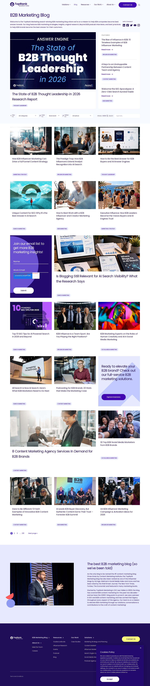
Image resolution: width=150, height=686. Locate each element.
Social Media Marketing (109, 349)
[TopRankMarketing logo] (19, 4)
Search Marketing (19, 229)
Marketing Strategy (20, 174)
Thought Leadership (20, 105)
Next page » (33, 533)
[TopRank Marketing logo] (16, 637)
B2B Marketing (107, 101)
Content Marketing (109, 79)
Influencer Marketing (110, 54)
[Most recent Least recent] (54, 116)
